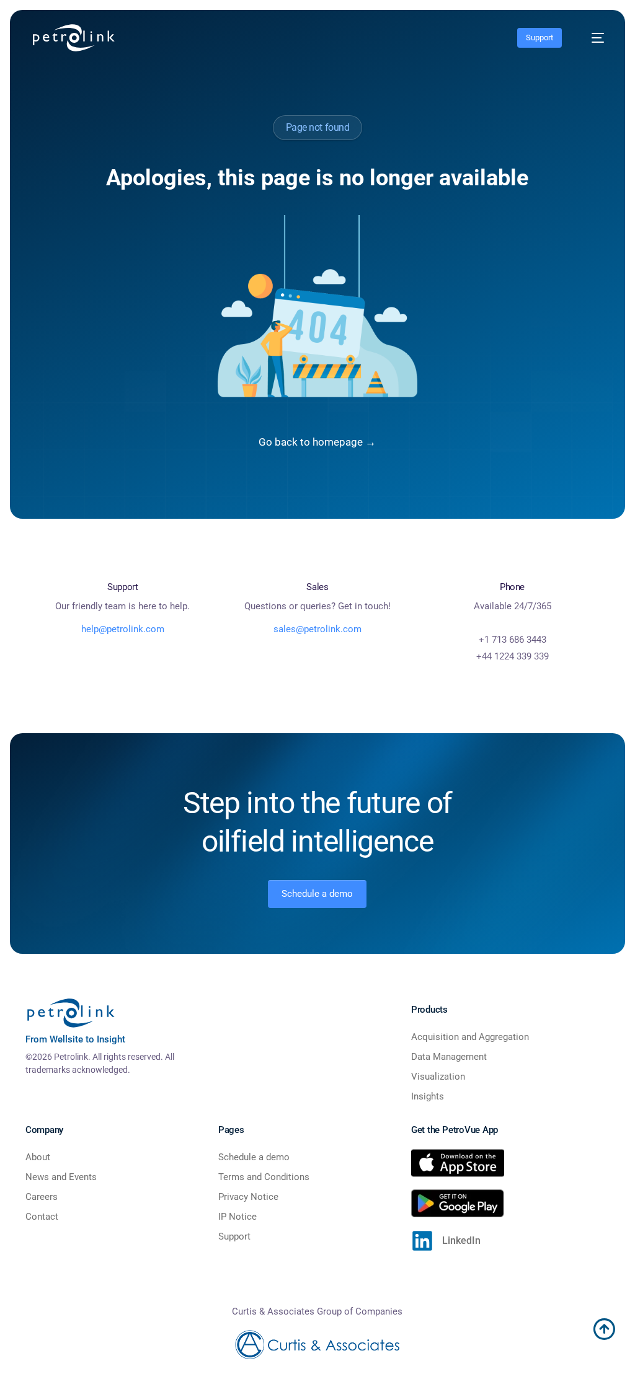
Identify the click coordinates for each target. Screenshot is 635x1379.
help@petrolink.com (122, 629)
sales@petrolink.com (317, 629)
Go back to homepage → (317, 442)
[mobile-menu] (591, 38)
